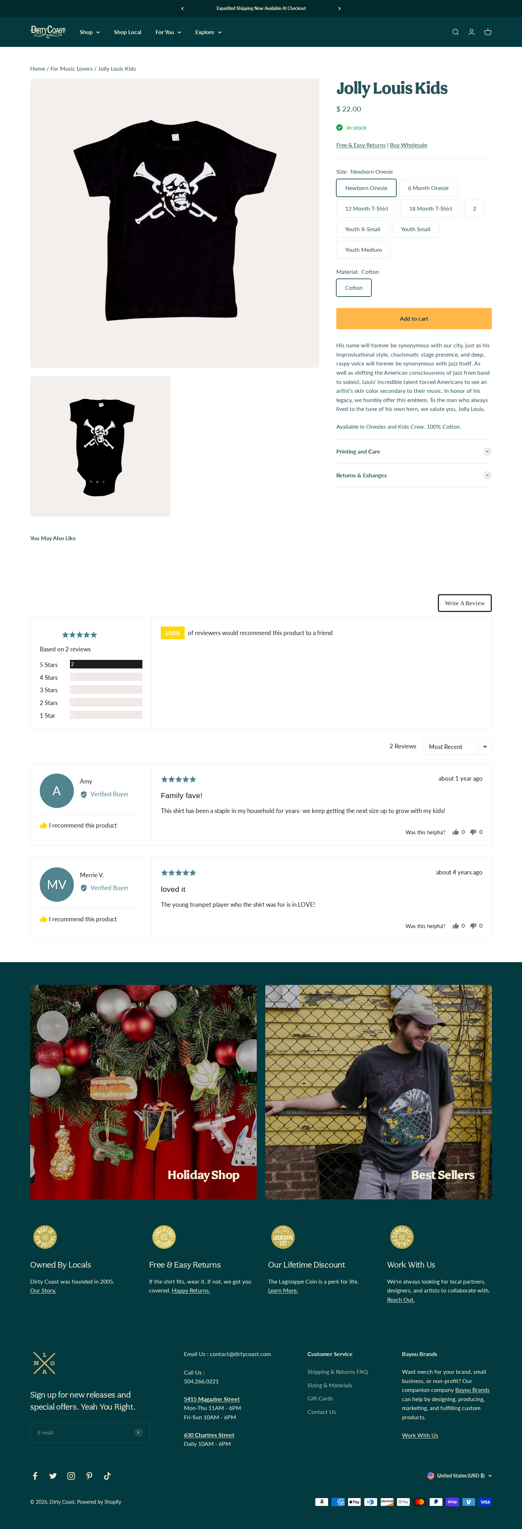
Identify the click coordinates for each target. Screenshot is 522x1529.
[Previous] (182, 8)
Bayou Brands (472, 1389)
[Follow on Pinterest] (89, 1476)
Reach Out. (401, 1299)
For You (165, 32)
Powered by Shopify (99, 1502)
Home (37, 68)
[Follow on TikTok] (107, 1476)
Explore (204, 32)
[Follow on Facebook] (35, 1476)
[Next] (339, 8)
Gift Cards (320, 1398)
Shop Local (127, 32)
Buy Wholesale (408, 144)
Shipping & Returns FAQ (338, 1371)
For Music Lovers (71, 68)
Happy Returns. (191, 1290)
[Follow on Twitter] (53, 1476)
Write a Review (465, 603)
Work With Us (420, 1435)
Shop (86, 32)
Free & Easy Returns (361, 144)
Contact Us (322, 1411)
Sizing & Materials (330, 1385)
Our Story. (43, 1290)
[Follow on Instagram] (71, 1476)
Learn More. (283, 1290)
